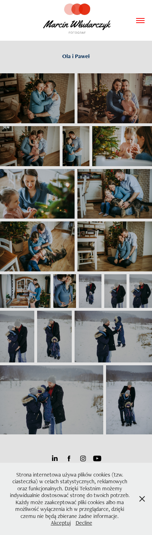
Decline (84, 522)
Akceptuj (61, 522)
